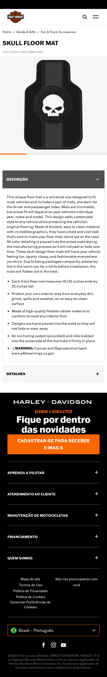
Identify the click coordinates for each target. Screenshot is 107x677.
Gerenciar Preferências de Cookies (30, 604)
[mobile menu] (95, 17)
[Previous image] (10, 105)
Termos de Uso (30, 585)
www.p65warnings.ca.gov (33, 353)
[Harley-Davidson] (53, 402)
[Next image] (97, 105)
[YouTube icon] (63, 645)
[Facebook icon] (44, 645)
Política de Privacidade (30, 591)
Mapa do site (30, 579)
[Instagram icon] (53, 645)
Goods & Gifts (26, 32)
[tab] (13, 154)
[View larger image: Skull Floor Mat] (53, 105)
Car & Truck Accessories (58, 32)
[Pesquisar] (85, 17)
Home (6, 32)
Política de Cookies (30, 597)
